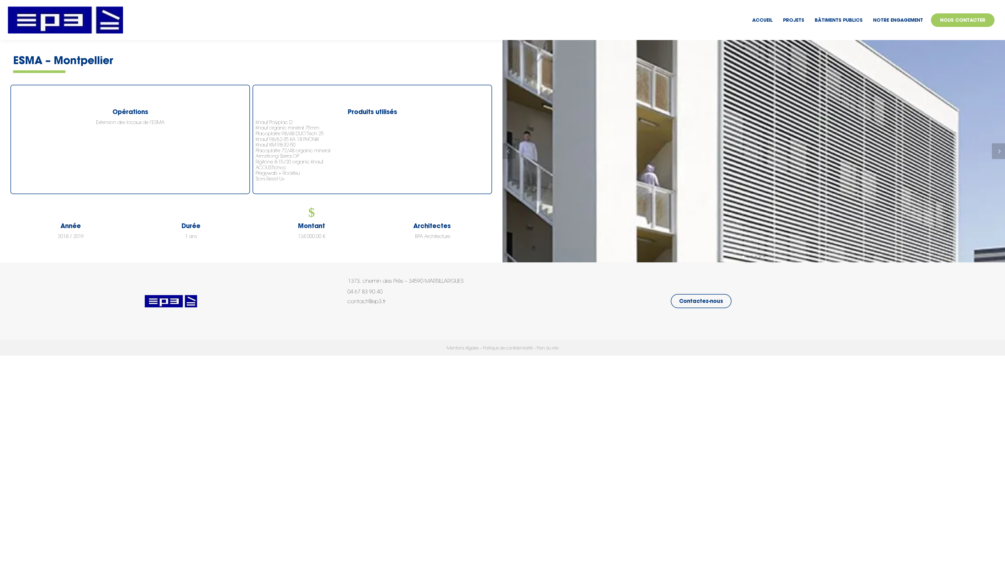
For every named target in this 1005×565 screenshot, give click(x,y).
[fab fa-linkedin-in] (354, 319)
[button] (743, 257)
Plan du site (548, 348)
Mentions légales (463, 348)
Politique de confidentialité (508, 348)
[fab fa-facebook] (344, 319)
